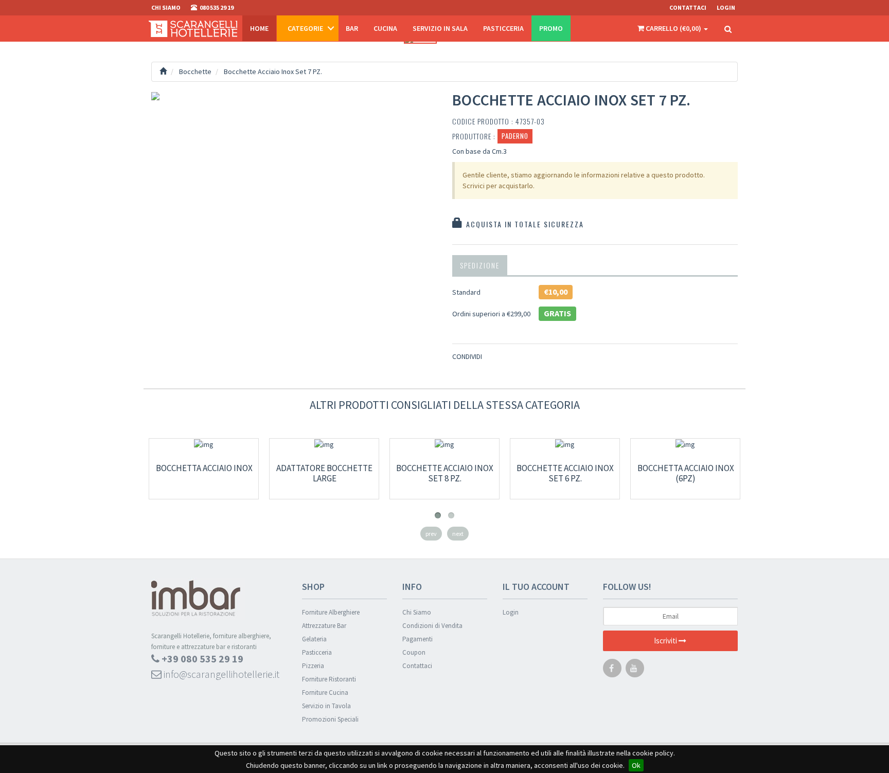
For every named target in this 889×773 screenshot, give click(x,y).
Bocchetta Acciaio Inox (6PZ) (685, 473)
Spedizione (480, 265)
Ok (636, 765)
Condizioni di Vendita (432, 625)
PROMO (551, 28)
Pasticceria (503, 28)
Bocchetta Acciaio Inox (204, 468)
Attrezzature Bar (324, 625)
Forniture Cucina (325, 692)
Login (511, 612)
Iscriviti (666, 640)
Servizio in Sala (440, 28)
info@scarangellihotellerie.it (220, 674)
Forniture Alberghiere (331, 612)
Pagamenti (417, 639)
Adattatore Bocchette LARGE (324, 473)
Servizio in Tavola (326, 706)
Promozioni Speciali (330, 719)
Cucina (385, 28)
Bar (352, 28)
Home (259, 28)
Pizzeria (313, 665)
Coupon (413, 652)
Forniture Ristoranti (329, 679)
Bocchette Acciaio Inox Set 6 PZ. (565, 473)
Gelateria (314, 639)
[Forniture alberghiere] (193, 28)
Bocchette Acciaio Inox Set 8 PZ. (444, 473)
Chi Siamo (416, 612)
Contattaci (687, 7)
